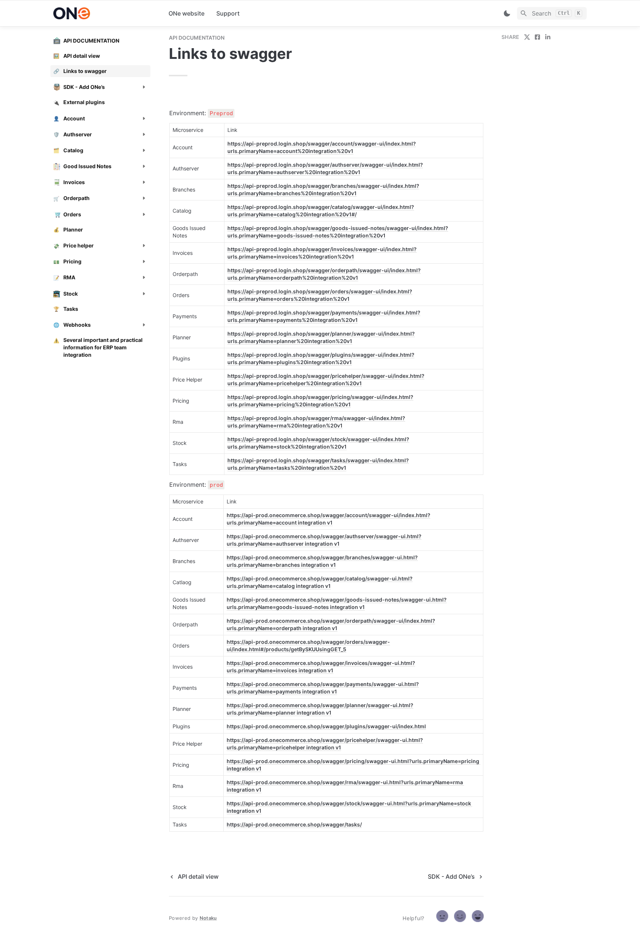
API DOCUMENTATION (196, 37)
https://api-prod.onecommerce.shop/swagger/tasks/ (294, 824)
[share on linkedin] (548, 37)
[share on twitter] (527, 37)
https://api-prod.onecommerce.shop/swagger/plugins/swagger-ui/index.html (326, 726)
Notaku (208, 918)
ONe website (186, 13)
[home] (105, 13)
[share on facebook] (537, 37)
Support (228, 13)
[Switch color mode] (507, 13)
